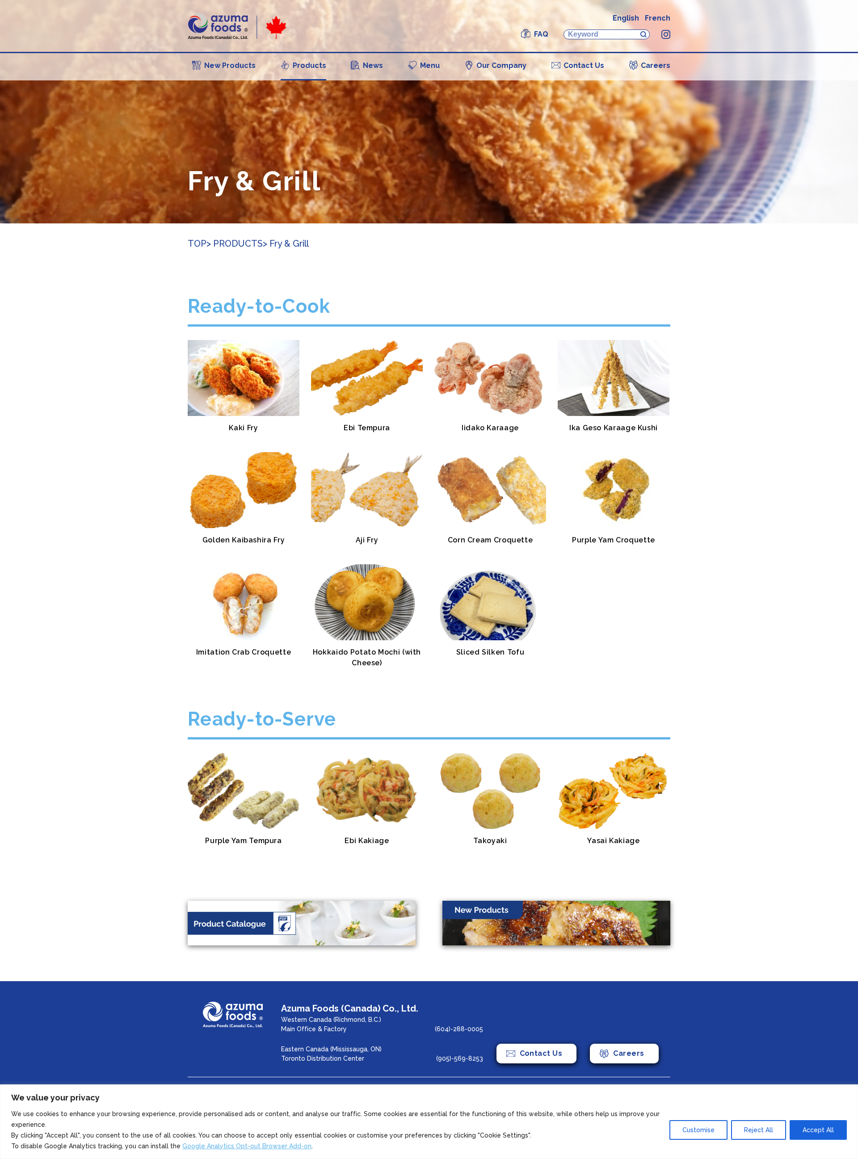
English (626, 18)
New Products (230, 65)
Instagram (665, 34)
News (373, 65)
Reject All (758, 1130)
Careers (655, 65)
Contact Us (584, 65)
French (657, 18)
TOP (197, 243)
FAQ (541, 34)
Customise (698, 1130)
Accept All (818, 1130)
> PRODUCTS (234, 243)
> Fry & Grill (286, 243)
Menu (430, 65)
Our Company (501, 65)
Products (309, 65)
